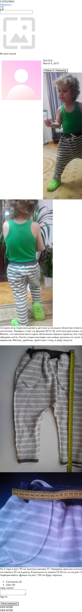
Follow (48, 70)
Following (61, 70)
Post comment (9, 603)
